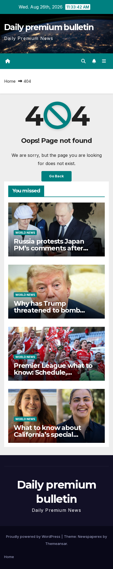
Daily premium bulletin (49, 27)
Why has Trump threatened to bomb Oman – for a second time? (56, 310)
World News (25, 232)
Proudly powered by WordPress (33, 536)
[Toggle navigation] (104, 61)
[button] (83, 61)
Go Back (56, 176)
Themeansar (56, 543)
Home (10, 81)
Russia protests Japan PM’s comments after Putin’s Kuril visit (49, 248)
